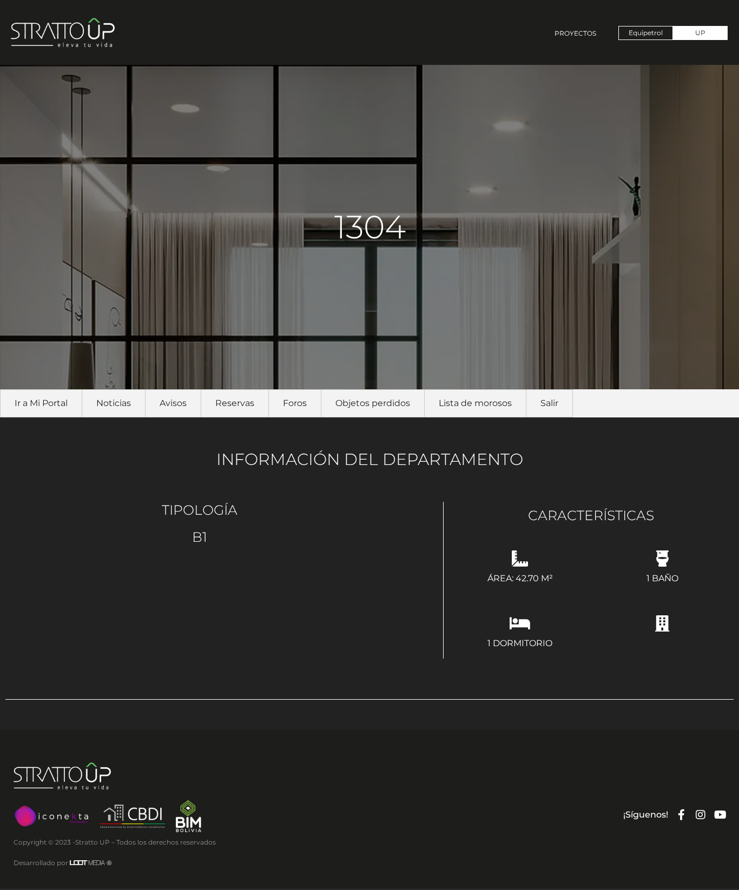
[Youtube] (720, 814)
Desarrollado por (63, 863)
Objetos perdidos (372, 403)
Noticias (113, 403)
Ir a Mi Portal (41, 403)
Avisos (173, 403)
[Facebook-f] (681, 814)
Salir (549, 403)
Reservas (234, 403)
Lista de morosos (475, 403)
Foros (295, 403)
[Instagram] (700, 814)
